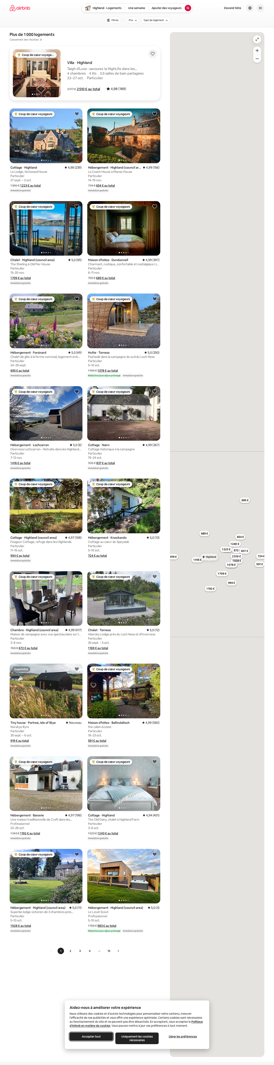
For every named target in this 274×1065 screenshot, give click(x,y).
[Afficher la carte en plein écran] (257, 39)
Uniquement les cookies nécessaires (137, 1038)
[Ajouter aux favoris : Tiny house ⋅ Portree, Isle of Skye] (77, 669)
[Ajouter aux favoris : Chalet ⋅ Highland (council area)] (77, 206)
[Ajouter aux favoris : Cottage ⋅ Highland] (77, 113)
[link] (51, 951)
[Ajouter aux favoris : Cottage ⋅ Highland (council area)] (77, 484)
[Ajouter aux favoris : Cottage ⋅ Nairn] (154, 391)
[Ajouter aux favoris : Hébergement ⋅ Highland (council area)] (154, 113)
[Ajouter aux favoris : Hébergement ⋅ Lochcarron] (77, 391)
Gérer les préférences (183, 1036)
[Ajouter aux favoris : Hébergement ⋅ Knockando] (154, 484)
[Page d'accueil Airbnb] (20, 8)
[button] (88, 89)
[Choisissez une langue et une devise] (250, 8)
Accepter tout (91, 1036)
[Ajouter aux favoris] (152, 53)
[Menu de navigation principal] (260, 8)
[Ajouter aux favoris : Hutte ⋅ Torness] (154, 299)
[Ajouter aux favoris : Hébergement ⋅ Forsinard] (77, 299)
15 (109, 951)
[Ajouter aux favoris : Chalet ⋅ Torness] (154, 576)
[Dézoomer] (257, 51)
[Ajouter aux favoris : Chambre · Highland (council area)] (77, 576)
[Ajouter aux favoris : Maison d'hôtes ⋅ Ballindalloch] (154, 669)
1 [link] (60, 951)
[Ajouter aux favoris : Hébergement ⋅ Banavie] (77, 761)
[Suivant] (118, 951)
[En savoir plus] (41, 39)
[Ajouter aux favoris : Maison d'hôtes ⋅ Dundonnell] (154, 206)
